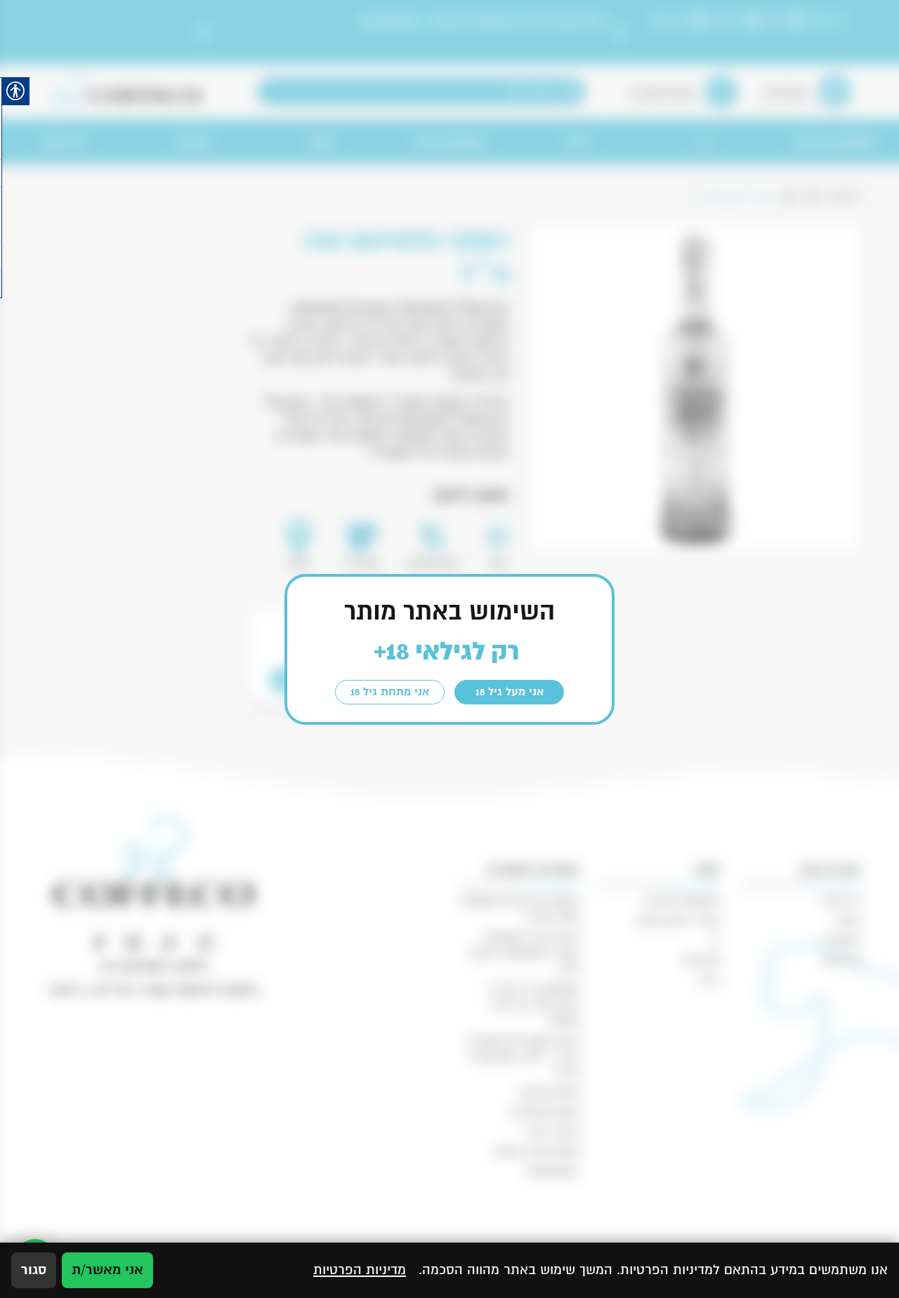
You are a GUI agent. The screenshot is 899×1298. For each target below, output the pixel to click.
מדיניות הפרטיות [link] (359, 1270)
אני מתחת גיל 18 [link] (389, 692)
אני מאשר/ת (107, 1270)
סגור (33, 1270)
